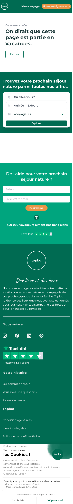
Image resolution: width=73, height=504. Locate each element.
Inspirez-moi (36, 207)
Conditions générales (17, 420)
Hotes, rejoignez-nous (56, 6)
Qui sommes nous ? (16, 384)
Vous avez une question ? (20, 392)
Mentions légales (14, 428)
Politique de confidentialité (21, 436)
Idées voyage (30, 6)
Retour (14, 54)
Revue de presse (14, 400)
